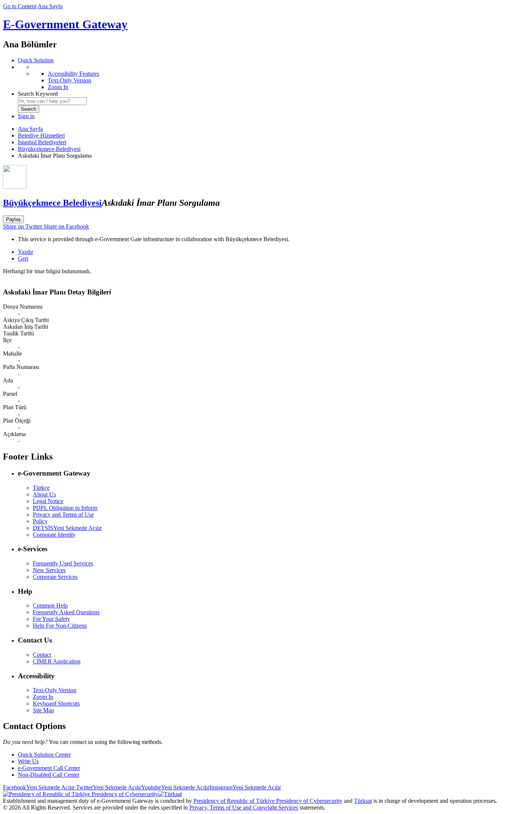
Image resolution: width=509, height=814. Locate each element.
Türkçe (41, 488)
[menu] (262, 77)
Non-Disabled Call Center (48, 775)
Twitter (108, 787)
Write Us (28, 761)
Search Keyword (38, 94)
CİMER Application (56, 661)
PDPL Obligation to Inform (65, 508)
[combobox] (52, 101)
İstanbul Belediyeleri (42, 142)
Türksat (363, 801)
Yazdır (25, 252)
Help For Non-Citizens (60, 625)
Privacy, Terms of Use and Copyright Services (243, 807)
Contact (42, 654)
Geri (23, 258)
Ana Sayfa (50, 6)
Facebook (39, 787)
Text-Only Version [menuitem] (69, 80)
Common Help (50, 605)
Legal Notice (48, 501)
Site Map (43, 710)
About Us (44, 494)
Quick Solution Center (44, 754)
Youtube (175, 787)
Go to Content (20, 6)
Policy (40, 521)
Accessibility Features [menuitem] (73, 73)
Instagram (245, 787)
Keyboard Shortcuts (56, 703)
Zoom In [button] (43, 697)
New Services (49, 570)
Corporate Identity (54, 534)
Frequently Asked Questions (66, 612)
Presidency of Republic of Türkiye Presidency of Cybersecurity (267, 801)
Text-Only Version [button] (54, 690)
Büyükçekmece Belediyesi (49, 149)
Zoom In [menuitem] (58, 87)
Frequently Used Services (63, 563)
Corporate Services (55, 577)
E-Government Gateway (65, 24)
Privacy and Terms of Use (63, 514)
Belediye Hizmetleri (41, 135)
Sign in (26, 116)
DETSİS (67, 528)
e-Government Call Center (49, 768)
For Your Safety (51, 619)
